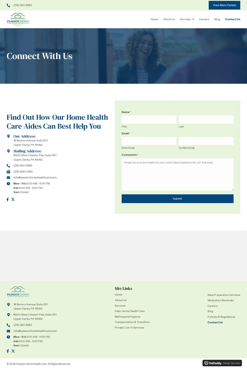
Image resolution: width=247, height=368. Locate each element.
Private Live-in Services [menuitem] (129, 327)
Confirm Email (186, 147)
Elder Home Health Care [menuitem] (130, 311)
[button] (7, 199)
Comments (130, 154)
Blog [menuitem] (210, 311)
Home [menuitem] (118, 294)
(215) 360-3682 (22, 165)
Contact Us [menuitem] (215, 322)
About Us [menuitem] (121, 300)
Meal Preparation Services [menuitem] (224, 295)
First (124, 126)
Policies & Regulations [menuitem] (221, 316)
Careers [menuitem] (213, 305)
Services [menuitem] (120, 305)
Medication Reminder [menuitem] (221, 300)
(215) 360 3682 (22, 5)
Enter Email (128, 147)
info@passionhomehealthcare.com (35, 177)
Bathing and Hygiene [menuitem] (127, 316)
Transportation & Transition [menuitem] (132, 322)
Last (181, 126)
